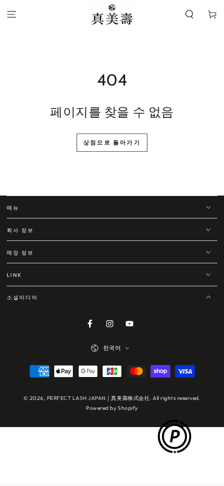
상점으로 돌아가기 (112, 142)
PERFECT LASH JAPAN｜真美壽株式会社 (98, 398)
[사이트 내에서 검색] (189, 14)
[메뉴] (11, 14)
